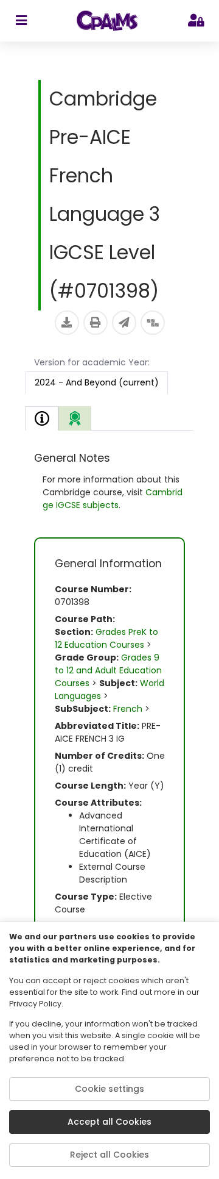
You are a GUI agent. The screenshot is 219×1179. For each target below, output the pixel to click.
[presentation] (74, 418)
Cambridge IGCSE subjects (112, 498)
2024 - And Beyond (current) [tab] (97, 382)
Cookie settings (109, 1089)
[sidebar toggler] (21, 20)
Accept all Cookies (109, 1122)
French (127, 709)
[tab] (42, 418)
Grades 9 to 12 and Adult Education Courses (108, 670)
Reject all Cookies (109, 1155)
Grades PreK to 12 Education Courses (106, 638)
